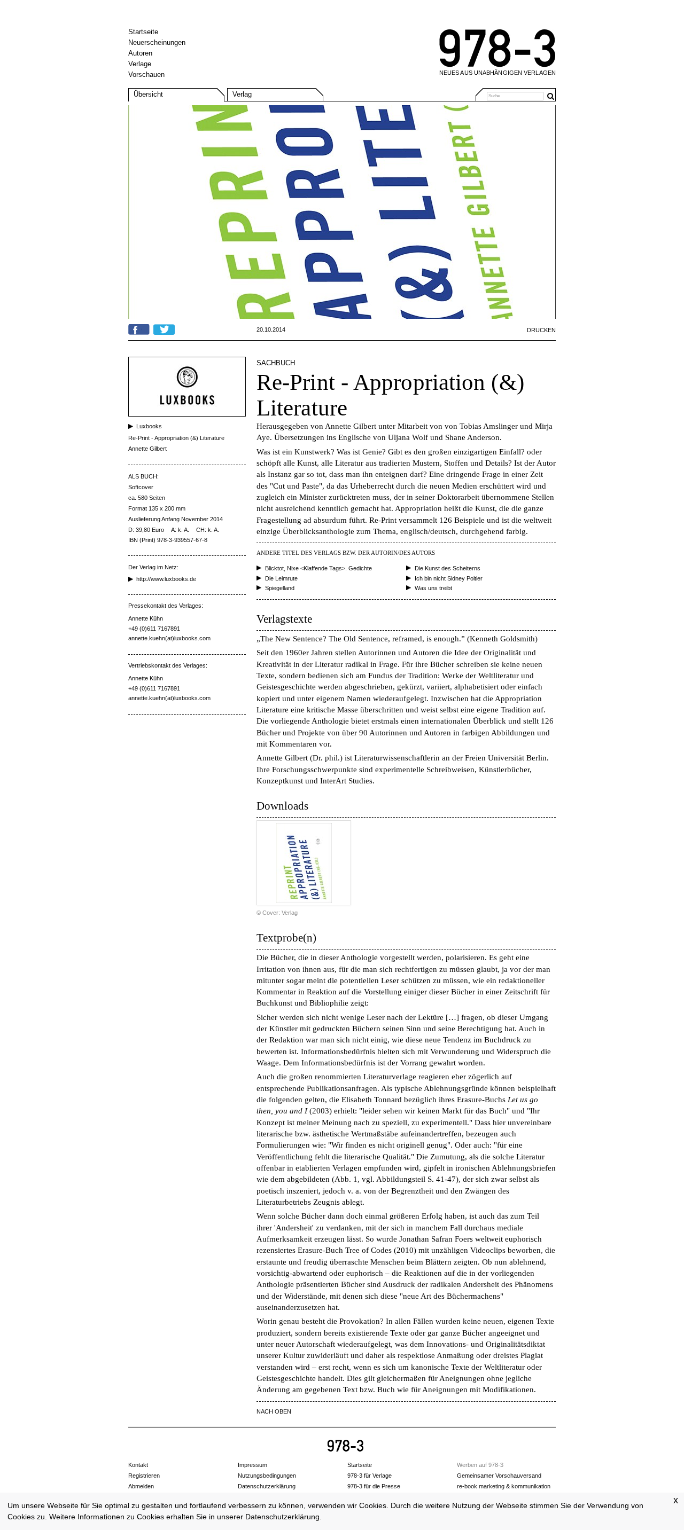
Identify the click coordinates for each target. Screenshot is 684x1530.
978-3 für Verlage (369, 1475)
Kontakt (138, 1465)
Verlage (139, 64)
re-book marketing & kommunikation (503, 1486)
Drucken (541, 330)
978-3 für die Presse (373, 1486)
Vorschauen (146, 74)
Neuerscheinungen (156, 42)
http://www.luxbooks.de (166, 579)
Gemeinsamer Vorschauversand (499, 1475)
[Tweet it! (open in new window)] (164, 328)
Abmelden (141, 1486)
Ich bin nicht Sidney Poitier (449, 578)
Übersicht (148, 94)
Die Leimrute (281, 578)
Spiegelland (279, 588)
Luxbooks (149, 426)
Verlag (242, 94)
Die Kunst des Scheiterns (447, 568)
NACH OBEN (273, 1411)
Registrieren (144, 1475)
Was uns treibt (433, 588)
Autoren (140, 53)
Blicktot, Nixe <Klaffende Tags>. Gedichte (318, 568)
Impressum (252, 1465)
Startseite (143, 32)
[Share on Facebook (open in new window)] (139, 328)
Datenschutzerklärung (282, 1516)
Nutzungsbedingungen (267, 1475)
